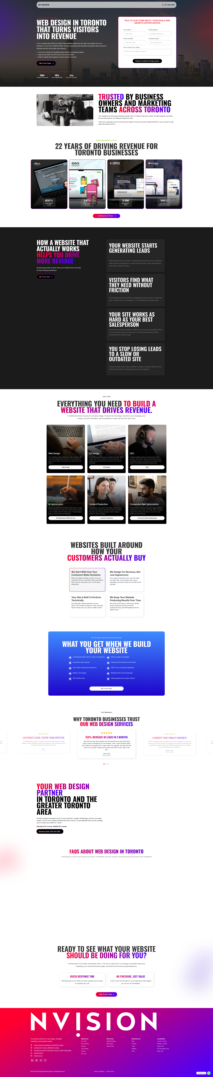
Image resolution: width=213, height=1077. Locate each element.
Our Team (84, 1041)
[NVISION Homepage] (44, 5)
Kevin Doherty (85, 1043)
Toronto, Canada (161, 1041)
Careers (83, 1046)
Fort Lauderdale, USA (163, 1048)
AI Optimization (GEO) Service (65, 518)
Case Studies (84, 1048)
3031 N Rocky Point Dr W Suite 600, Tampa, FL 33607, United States (52, 1050)
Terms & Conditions (99, 1071)
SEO (147, 467)
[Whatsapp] (209, 1073)
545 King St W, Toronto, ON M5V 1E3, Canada (46, 1048)
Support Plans (110, 1046)
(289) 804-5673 (38, 1053)
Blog (133, 1041)
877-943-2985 (169, 5)
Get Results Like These (105, 216)
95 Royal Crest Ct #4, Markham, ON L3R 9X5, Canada (48, 1045)
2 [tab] (105, 764)
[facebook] (41, 1060)
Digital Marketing (111, 1041)
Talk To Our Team (45, 63)
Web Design (66, 467)
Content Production (106, 518)
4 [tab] (108, 764)
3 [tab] (107, 764)
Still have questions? (106, 931)
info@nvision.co (38, 1055)
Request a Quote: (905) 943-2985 (49, 831)
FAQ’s (133, 1051)
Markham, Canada (162, 1043)
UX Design (106, 467)
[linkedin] (32, 1060)
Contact (83, 1051)
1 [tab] (104, 764)
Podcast (134, 1043)
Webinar (134, 1048)
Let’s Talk (83, 1053)
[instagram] (36, 1060)
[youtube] (45, 1060)
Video (133, 1046)
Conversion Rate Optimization (147, 518)
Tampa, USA (160, 1046)
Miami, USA (160, 1051)
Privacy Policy (110, 1071)
